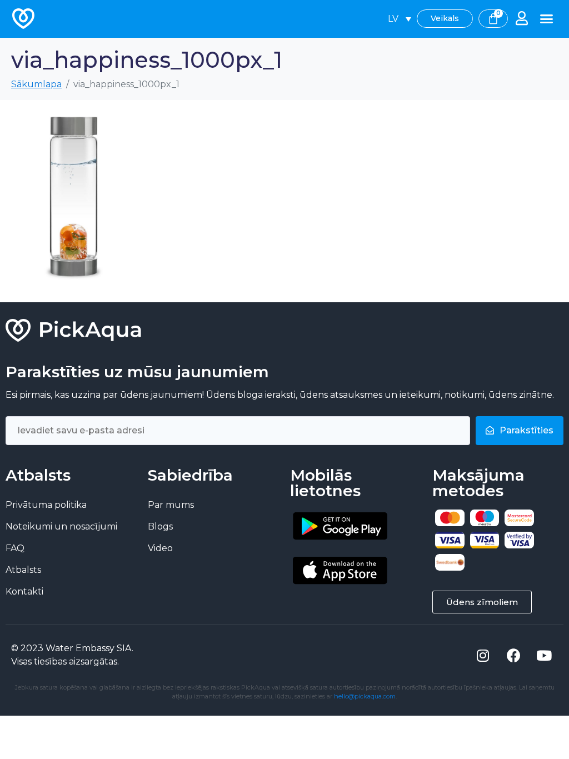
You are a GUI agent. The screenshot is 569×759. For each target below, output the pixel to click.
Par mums (171, 505)
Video (160, 548)
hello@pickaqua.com (365, 696)
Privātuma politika (46, 505)
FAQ (15, 548)
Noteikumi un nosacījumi (61, 526)
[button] (546, 18)
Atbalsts (23, 570)
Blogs (160, 526)
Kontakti (24, 591)
